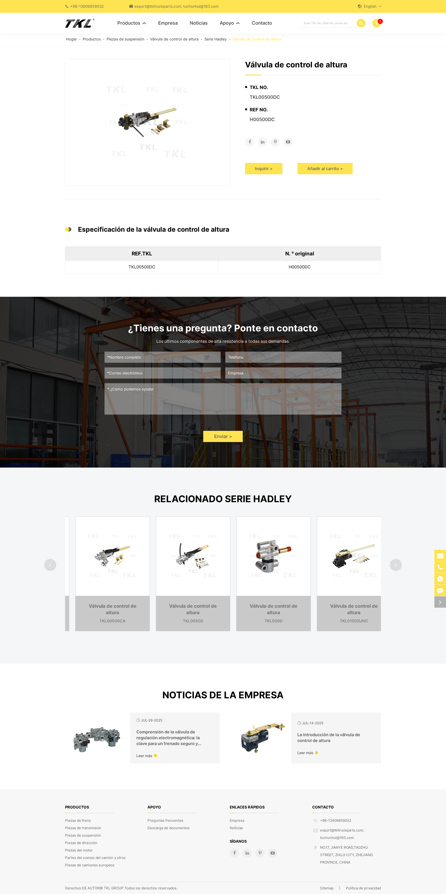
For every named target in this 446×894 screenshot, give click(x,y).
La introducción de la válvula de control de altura (328, 737)
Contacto (262, 23)
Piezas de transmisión (83, 828)
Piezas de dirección (81, 843)
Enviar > (223, 436)
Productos (131, 23)
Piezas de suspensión (125, 39)
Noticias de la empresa (223, 695)
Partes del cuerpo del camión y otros (95, 857)
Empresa (168, 23)
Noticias (199, 23)
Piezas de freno (78, 820)
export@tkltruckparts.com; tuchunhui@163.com (176, 6)
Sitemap (327, 888)
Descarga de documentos (169, 828)
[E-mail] (440, 555)
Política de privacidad (363, 888)
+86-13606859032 (87, 6)
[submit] (361, 23)
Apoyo (230, 23)
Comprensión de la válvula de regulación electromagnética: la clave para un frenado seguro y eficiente (168, 737)
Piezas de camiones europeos (90, 865)
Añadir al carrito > (325, 168)
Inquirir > (264, 168)
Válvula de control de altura (174, 39)
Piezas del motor (79, 850)
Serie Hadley (215, 39)
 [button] (50, 565)
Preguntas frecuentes (165, 820)
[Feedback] (440, 590)
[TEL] (440, 567)
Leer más (146, 755)
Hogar (71, 39)
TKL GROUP (114, 888)
